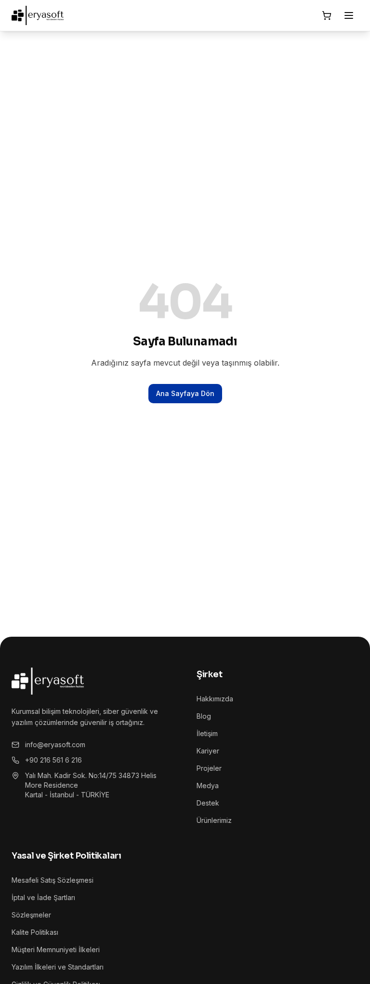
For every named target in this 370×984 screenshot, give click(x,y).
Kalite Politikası (35, 932)
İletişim (207, 733)
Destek (208, 803)
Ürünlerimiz (214, 820)
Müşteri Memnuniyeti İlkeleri (56, 949)
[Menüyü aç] (348, 15)
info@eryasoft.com (55, 744)
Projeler (209, 768)
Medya (208, 785)
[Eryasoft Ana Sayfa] (38, 15)
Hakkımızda (215, 699)
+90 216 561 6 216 (53, 760)
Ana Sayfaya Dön (185, 393)
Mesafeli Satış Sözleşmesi (52, 880)
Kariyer (208, 751)
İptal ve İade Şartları (43, 897)
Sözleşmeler (31, 915)
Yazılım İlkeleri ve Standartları (58, 967)
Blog (204, 716)
